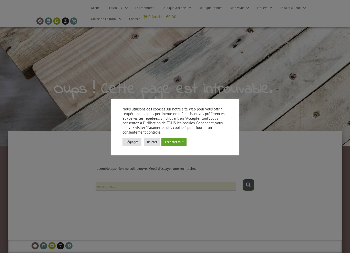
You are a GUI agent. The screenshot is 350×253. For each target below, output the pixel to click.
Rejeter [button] (152, 142)
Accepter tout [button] (173, 142)
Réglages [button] (132, 142)
